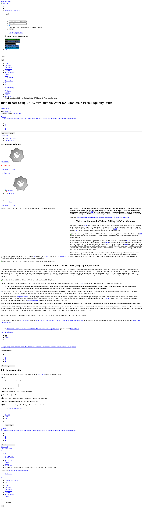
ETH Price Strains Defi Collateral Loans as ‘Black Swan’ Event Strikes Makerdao (103, 217)
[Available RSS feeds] (1, 450)
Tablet (6, 416)
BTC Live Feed (9, 72)
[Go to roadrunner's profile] (5, 108)
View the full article (7, 332)
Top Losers (8, 69)
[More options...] (5, 200)
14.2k (12, 193)
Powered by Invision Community (18, 470)
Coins (6, 63)
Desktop (7, 415)
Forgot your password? (16, 33)
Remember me (13, 27)
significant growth (33, 300)
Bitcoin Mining (24, 320)
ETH (85, 225)
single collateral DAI (23, 296)
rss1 (6, 453)
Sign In (11, 29)
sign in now (41, 374)
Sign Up (7, 49)
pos (35, 256)
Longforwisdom (62, 256)
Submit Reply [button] (9, 425)
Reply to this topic (10, 138)
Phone (7, 418)
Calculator (8, 70)
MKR (91, 212)
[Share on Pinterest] (5, 129)
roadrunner (7, 112)
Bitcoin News (17, 113)
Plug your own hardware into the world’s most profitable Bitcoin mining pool (59, 320)
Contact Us (8, 474)
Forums (7, 74)
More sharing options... (8, 133)
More (6, 76)
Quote (6, 337)
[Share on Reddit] (5, 125)
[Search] (2, 60)
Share (4, 117)
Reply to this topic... (8, 388)
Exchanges (8, 65)
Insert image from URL (16, 408)
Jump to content (6, 1)
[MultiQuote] (6, 336)
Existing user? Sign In (12, 10)
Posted (8, 169)
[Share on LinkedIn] (5, 127)
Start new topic (9, 140)
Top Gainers (8, 67)
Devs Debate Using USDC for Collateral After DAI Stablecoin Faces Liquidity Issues (33, 329)
